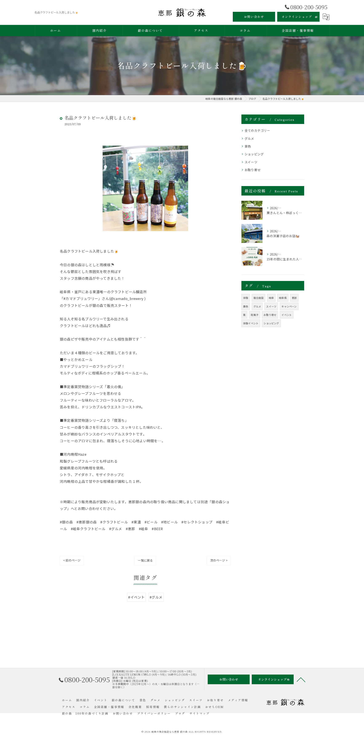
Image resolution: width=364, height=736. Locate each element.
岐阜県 (283, 297)
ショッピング (254, 154)
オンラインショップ (297, 17)
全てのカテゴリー (257, 130)
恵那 (294, 297)
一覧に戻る (145, 560)
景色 (248, 146)
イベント (286, 315)
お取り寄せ (253, 170)
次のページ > (219, 560)
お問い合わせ (254, 17)
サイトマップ (199, 713)
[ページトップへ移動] (301, 679)
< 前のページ (71, 560)
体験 (245, 297)
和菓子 (254, 315)
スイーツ (251, 162)
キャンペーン (289, 306)
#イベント (136, 597)
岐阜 (271, 297)
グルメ (249, 138)
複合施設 (258, 297)
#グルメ (156, 597)
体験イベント (250, 323)
